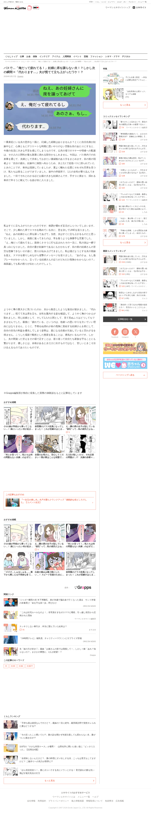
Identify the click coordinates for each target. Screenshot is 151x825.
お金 (28, 56)
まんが (119, 2)
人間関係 (67, 56)
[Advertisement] (75, 32)
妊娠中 (30, 666)
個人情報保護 (77, 801)
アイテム (56, 56)
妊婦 (13, 666)
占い (125, 2)
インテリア (44, 56)
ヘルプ (95, 797)
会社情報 (31, 801)
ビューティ (111, 2)
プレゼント (132, 2)
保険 (35, 56)
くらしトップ (11, 56)
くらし (97, 2)
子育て (91, 2)
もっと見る (50, 780)
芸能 (86, 56)
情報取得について (94, 801)
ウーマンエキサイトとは (63, 797)
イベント (77, 56)
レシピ (104, 2)
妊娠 (21, 666)
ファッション (96, 56)
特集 (105, 69)
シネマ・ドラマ (112, 56)
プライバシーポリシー (58, 801)
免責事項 (109, 801)
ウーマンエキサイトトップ (117, 7)
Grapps (20, 76)
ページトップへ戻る (125, 375)
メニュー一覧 (142, 2)
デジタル (126, 56)
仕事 (22, 56)
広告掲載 (120, 801)
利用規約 (42, 801)
